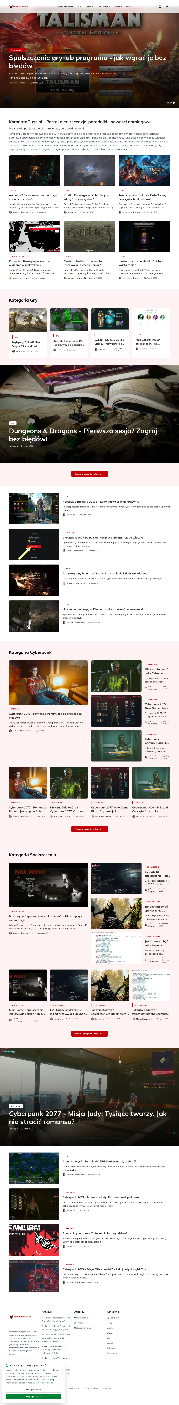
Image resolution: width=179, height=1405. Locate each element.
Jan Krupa (13, 446)
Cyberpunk (89, 6)
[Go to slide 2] (171, 103)
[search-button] (160, 6)
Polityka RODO (74, 1388)
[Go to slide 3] (174, 103)
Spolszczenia (103, 6)
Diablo (69, 190)
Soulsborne (112, 1353)
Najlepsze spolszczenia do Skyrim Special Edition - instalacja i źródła (54, 1349)
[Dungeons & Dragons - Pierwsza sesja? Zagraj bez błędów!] (89, 414)
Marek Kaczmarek (17, 83)
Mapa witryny (108, 1388)
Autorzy (79, 1311)
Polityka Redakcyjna (91, 1388)
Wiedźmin (117, 6)
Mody (127, 6)
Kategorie (113, 1311)
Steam (110, 1333)
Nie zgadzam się (33, 1389)
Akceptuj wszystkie (33, 1396)
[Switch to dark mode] (167, 6)
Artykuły (47, 1311)
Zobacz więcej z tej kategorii (88, 474)
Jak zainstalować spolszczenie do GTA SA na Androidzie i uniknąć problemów (56, 1338)
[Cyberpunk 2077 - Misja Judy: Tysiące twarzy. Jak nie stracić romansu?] (89, 1097)
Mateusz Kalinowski (83, 1328)
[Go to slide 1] (168, 103)
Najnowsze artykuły (66, 6)
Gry (79, 6)
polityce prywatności (43, 1383)
